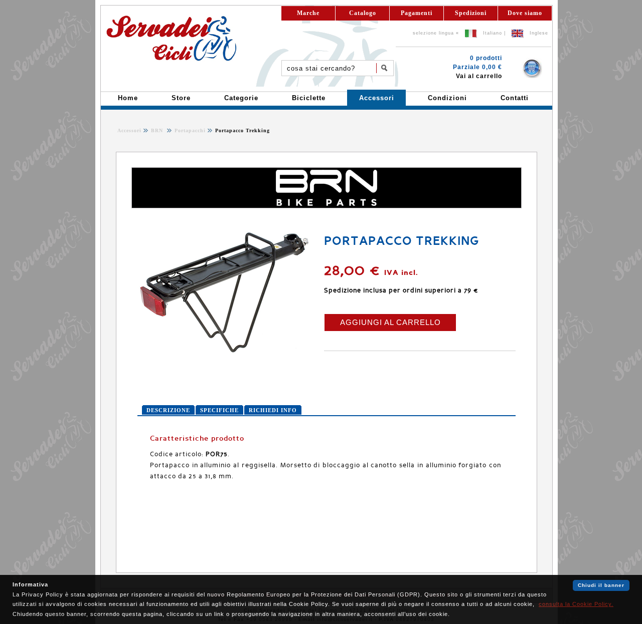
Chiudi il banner (601, 585)
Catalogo (362, 13)
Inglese (539, 33)
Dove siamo (525, 13)
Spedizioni (471, 13)
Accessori (129, 130)
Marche (308, 13)
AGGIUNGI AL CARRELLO (390, 322)
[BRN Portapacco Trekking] (225, 352)
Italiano (492, 33)
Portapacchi (189, 130)
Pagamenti (416, 13)
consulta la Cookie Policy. (576, 604)
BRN (158, 130)
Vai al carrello (479, 76)
